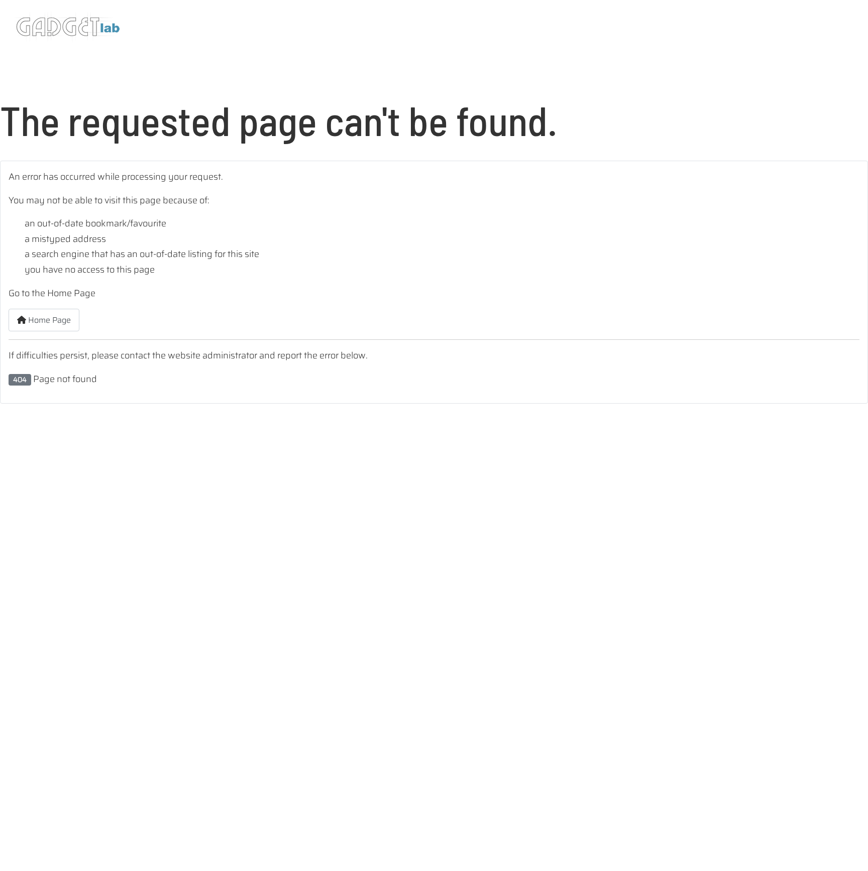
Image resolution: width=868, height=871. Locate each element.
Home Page (48, 320)
